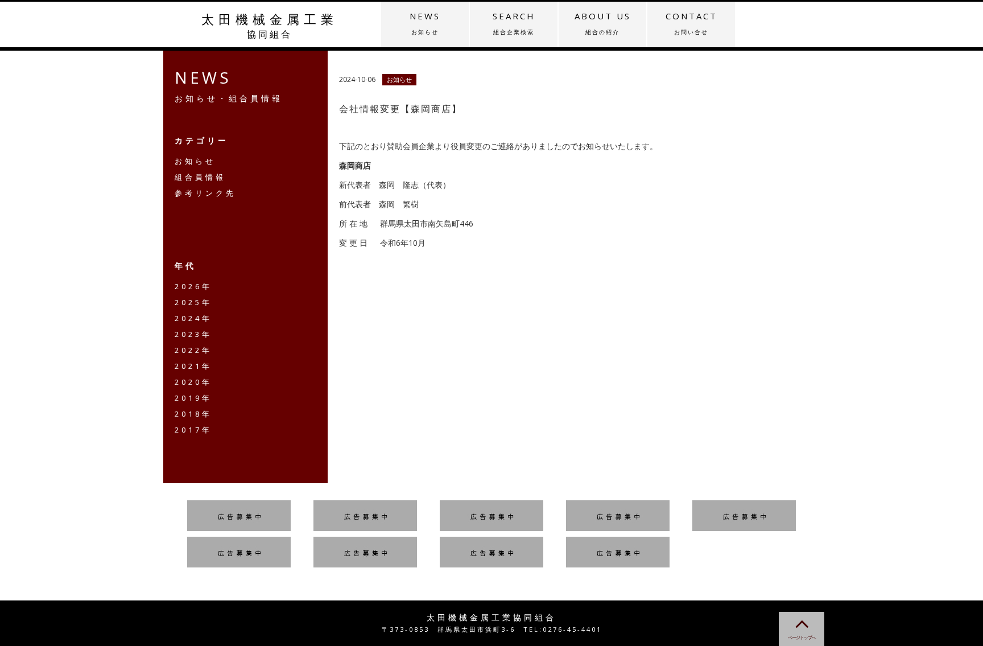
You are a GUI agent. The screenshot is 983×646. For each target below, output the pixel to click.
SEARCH (514, 23)
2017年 (193, 430)
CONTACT (691, 23)
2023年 (193, 334)
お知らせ (195, 161)
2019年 (193, 398)
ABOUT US (603, 23)
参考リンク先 (205, 193)
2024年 (193, 318)
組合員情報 (200, 177)
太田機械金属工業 (269, 25)
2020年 (193, 382)
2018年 (193, 414)
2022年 (193, 350)
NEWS (425, 23)
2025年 (193, 302)
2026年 (193, 286)
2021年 (193, 366)
